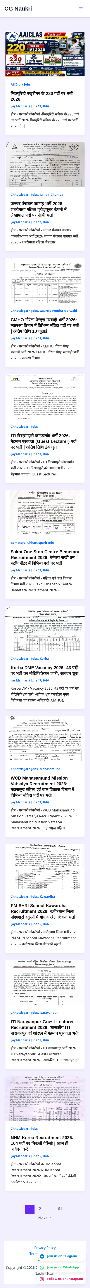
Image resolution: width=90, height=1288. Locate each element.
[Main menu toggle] (81, 9)
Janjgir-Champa (51, 195)
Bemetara (18, 543)
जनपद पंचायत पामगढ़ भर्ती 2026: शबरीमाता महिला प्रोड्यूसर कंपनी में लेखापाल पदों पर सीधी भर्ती (38, 209)
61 (60, 1209)
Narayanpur (49, 1013)
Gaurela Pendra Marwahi (58, 311)
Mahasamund (50, 769)
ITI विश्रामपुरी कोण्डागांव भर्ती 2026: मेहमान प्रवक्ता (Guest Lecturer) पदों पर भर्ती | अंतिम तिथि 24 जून (43, 441)
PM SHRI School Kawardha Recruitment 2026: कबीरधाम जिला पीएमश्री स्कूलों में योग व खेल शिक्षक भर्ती (43, 911)
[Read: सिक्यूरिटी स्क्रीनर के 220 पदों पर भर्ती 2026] (45, 54)
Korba (44, 659)
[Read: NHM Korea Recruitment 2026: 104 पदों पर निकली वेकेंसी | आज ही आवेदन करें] (45, 1098)
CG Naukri (18, 8)
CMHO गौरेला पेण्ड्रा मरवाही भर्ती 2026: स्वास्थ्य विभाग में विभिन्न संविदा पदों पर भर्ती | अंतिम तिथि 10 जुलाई (45, 325)
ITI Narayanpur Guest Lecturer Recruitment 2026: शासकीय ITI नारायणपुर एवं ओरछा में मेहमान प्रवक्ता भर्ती (45, 1027)
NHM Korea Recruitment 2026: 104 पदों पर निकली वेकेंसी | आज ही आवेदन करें (42, 1143)
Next (45, 1218)
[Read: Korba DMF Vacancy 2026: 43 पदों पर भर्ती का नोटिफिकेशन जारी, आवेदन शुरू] (45, 628)
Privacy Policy (45, 1248)
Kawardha (47, 897)
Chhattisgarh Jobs (24, 195)
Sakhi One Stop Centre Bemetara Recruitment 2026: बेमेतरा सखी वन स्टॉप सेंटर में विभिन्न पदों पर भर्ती (45, 557)
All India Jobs (21, 85)
